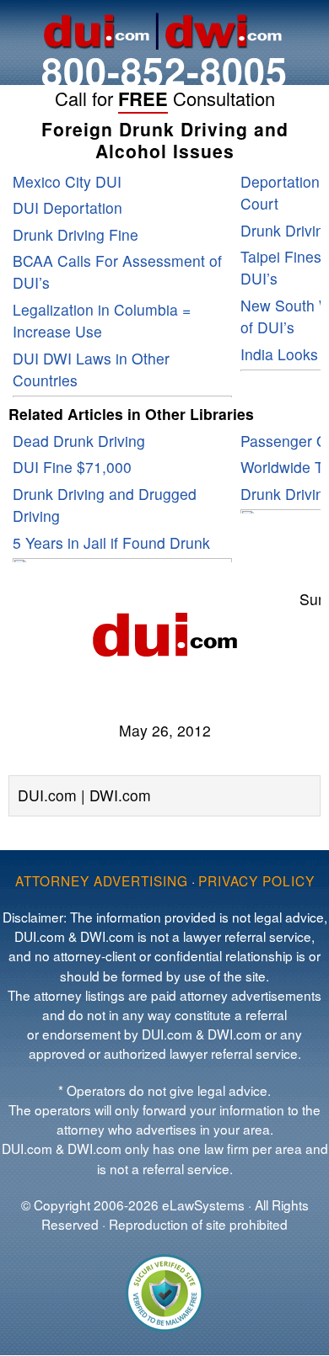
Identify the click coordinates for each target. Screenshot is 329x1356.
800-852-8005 (164, 70)
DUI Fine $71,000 (72, 466)
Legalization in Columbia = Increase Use (102, 320)
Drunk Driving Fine (75, 234)
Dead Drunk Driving (79, 440)
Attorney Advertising (101, 880)
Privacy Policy (256, 880)
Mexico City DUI (67, 181)
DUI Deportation (67, 207)
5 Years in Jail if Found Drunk (111, 542)
